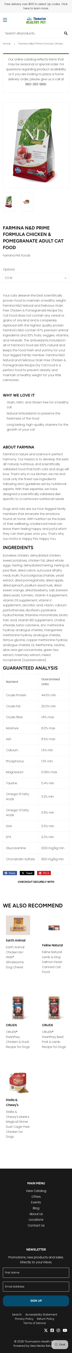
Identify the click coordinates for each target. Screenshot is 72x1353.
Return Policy (45, 1319)
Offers (36, 1196)
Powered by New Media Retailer (34, 1346)
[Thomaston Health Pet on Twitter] (46, 1331)
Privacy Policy (24, 1319)
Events (36, 1202)
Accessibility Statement (41, 1314)
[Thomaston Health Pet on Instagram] (58, 1331)
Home (7, 43)
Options (9, 269)
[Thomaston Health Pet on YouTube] (65, 1331)
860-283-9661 (35, 84)
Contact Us (36, 1225)
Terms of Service (34, 1323)
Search (17, 1314)
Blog (36, 1208)
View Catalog (36, 1191)
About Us (36, 1214)
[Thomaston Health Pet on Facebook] (52, 1331)
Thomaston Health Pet (40, 1341)
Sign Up (36, 1300)
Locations (36, 1219)
